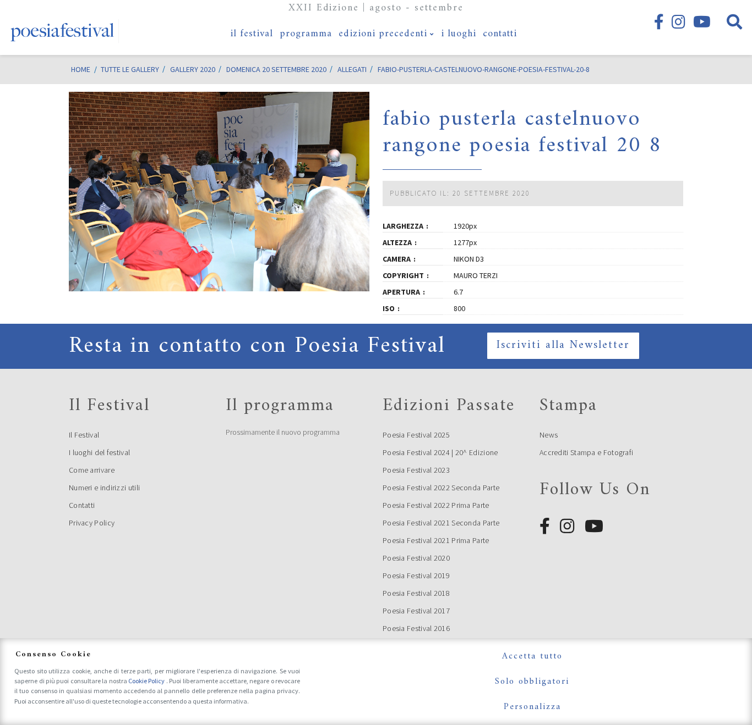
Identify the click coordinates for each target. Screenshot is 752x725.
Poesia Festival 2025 (416, 435)
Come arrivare (92, 470)
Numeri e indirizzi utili (104, 487)
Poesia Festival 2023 (416, 470)
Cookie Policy (147, 681)
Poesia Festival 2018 (416, 593)
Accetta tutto (532, 656)
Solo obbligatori (532, 681)
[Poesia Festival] (63, 27)
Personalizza (532, 707)
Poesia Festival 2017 (416, 611)
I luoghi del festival (99, 452)
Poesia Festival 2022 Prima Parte (436, 505)
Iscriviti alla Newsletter (563, 345)
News (549, 435)
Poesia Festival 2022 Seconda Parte (441, 487)
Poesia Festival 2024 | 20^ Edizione (440, 452)
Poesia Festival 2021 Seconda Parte (441, 523)
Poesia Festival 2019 (416, 575)
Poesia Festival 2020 (416, 558)
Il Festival (84, 435)
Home (80, 69)
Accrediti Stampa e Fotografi (586, 452)
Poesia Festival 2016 (416, 628)
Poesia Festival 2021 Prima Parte (436, 540)
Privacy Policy (92, 523)
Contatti (82, 505)
